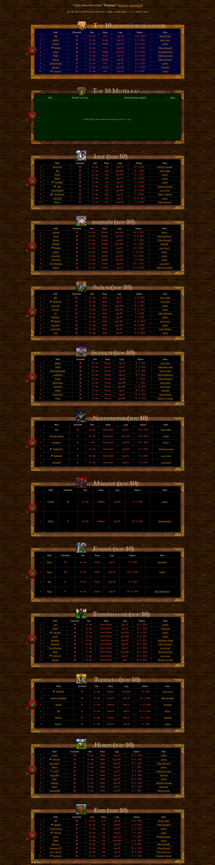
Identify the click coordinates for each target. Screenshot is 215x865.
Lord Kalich (55, 329)
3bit (55, 36)
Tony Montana (55, 263)
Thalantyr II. (58, 449)
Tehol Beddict (57, 190)
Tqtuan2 (55, 660)
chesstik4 (55, 256)
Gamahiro (57, 386)
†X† (55, 313)
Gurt (55, 333)
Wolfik (51, 521)
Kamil (49, 562)
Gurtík (57, 174)
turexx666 (54, 775)
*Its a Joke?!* (55, 852)
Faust (49, 572)
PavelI (54, 755)
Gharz (58, 398)
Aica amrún (165, 386)
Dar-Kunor (57, 167)
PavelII (51, 502)
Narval (58, 379)
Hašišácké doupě (164, 267)
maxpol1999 (54, 791)
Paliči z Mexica (165, 194)
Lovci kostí (165, 40)
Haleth (58, 390)
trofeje (123, 5)
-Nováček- (56, 442)
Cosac (56, 52)
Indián (55, 840)
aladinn (55, 40)
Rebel (55, 56)
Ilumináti (165, 67)
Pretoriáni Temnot (164, 856)
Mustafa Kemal (56, 436)
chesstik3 (55, 260)
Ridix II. (57, 202)
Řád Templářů (167, 698)
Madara (57, 48)
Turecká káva (55, 63)
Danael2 (55, 67)
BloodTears (58, 383)
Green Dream (165, 329)
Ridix (49, 591)
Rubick (57, 178)
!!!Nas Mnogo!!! (165, 48)
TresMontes (59, 194)
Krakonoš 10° (56, 848)
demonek (55, 640)
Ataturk (56, 267)
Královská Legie (165, 56)
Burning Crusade (164, 167)
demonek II (54, 763)
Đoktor (55, 767)
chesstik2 (55, 325)
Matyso (58, 717)
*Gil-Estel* (165, 302)
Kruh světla (165, 171)
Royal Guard (165, 36)
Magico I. (55, 844)
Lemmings (162, 562)
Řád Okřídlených (165, 375)
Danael (58, 705)
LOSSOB (57, 198)
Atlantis (55, 59)
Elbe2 (55, 652)
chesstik (57, 71)
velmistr (55, 44)
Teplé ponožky (164, 521)
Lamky (165, 44)
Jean (59, 186)
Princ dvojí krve (164, 852)
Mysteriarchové (165, 52)
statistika (135, 5)
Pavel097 (59, 182)
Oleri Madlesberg (57, 371)
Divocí (166, 442)
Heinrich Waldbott (59, 698)
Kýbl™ (56, 771)
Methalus (55, 317)
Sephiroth (57, 301)
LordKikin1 (58, 375)
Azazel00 (56, 462)
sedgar (56, 252)
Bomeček (55, 644)
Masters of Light (165, 660)
